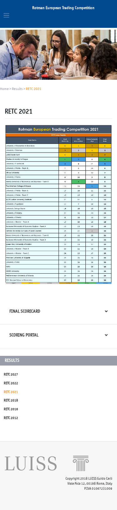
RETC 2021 (11, 392)
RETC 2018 (11, 400)
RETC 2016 (11, 409)
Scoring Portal (23, 335)
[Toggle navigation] (6, 15)
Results (17, 89)
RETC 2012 (11, 418)
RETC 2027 (11, 374)
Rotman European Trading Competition (63, 7)
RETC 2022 (11, 383)
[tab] (58, 312)
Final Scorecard (24, 311)
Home (4, 89)
